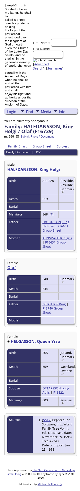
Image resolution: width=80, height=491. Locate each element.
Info (62, 111)
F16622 (58, 392)
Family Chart (17, 146)
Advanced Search (41, 66)
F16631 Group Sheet (55, 228)
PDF (38, 152)
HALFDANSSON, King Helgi (33, 169)
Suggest (63, 146)
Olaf (11, 267)
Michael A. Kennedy (50, 484)
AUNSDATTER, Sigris (57, 238)
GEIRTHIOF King (54, 304)
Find (29, 111)
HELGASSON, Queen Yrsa (35, 341)
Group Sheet (41, 146)
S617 (46, 420)
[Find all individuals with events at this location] (63, 192)
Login (11, 111)
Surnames (54, 68)
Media (46, 111)
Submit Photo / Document (37, 136)
